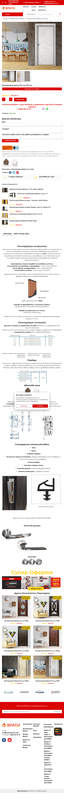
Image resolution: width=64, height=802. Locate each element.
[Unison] (48, 692)
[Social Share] (10, 172)
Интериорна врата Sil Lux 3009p (47, 651)
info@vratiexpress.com (51, 3)
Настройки (23, 406)
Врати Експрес (22, 791)
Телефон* (5, 129)
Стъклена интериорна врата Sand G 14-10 (26, 214)
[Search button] (60, 14)
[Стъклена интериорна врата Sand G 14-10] (5, 215)
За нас (33, 7)
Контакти (42, 10)
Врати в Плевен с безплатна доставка (48, 745)
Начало (26, 7)
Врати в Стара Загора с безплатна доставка (48, 778)
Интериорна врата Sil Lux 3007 (48, 681)
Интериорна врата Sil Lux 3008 (48, 621)
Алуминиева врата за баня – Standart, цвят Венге (29, 200)
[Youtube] (5, 2)
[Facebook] (2, 2)
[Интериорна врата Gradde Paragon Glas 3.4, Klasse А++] (5, 209)
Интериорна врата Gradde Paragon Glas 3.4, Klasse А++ (30, 207)
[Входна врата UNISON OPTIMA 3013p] (5, 222)
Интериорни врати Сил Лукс (37, 18)
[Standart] (17, 692)
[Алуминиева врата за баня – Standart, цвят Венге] (5, 202)
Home (5, 18)
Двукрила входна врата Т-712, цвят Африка (26, 189)
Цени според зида (21, 234)
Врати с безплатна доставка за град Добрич (48, 755)
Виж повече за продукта (32, 89)
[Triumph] (32, 692)
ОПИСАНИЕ (7, 234)
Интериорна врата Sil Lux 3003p (16, 651)
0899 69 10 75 (49, 1)
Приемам (40, 406)
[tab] (7, 234)
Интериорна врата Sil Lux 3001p (16, 681)
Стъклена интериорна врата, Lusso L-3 (32, 193)
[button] (23, 2)
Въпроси (42, 7)
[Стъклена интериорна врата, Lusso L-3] (12, 195)
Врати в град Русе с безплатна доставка (48, 767)
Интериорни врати (17, 18)
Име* (4, 122)
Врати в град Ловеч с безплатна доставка (48, 735)
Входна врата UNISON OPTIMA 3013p (23, 221)
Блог (34, 10)
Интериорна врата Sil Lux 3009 (16, 621)
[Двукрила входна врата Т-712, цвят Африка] (5, 190)
